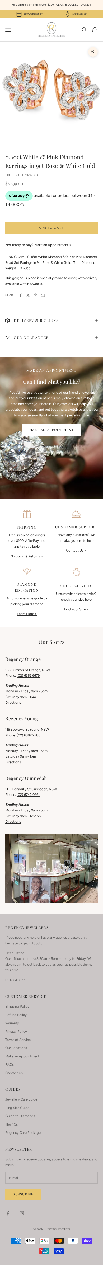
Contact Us (14, 1073)
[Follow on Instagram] (21, 1213)
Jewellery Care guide (21, 1099)
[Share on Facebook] (20, 295)
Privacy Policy (16, 1031)
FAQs (9, 1064)
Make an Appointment (51, 430)
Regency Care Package (23, 1133)
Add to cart (51, 228)
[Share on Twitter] (28, 295)
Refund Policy (16, 1015)
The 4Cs (11, 1124)
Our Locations (16, 1048)
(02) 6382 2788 (28, 735)
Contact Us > (76, 550)
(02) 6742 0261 (28, 795)
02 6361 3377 (15, 980)
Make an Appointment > (52, 245)
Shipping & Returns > (27, 556)
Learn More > (27, 614)
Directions (13, 702)
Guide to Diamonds (20, 1116)
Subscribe (23, 1194)
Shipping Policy (17, 1006)
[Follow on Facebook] (8, 1213)
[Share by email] (43, 295)
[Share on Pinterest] (35, 295)
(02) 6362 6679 (28, 676)
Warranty (12, 1023)
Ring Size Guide (17, 1108)
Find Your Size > (76, 609)
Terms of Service (18, 1040)
